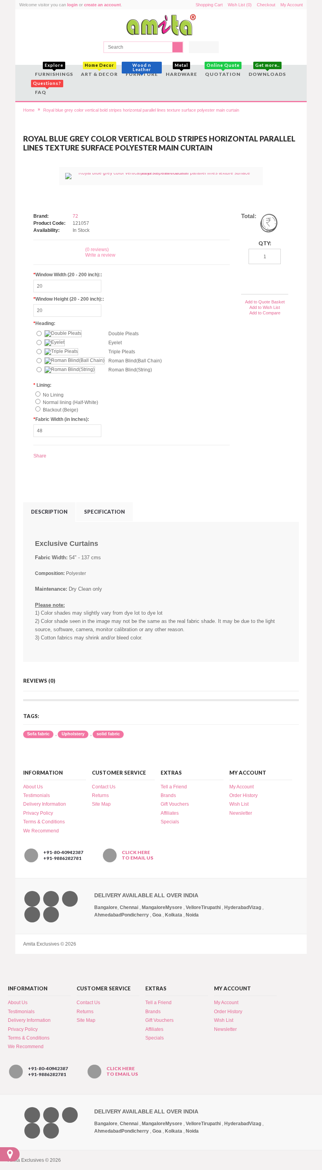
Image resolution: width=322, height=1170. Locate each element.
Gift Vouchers (175, 804)
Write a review (100, 255)
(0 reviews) (97, 249)
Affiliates (170, 813)
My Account (291, 4)
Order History (243, 795)
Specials (170, 822)
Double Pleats (123, 333)
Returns (100, 795)
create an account (102, 4)
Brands (168, 795)
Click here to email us (137, 855)
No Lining (53, 395)
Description (49, 512)
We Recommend (41, 831)
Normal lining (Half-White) (70, 402)
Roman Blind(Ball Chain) (135, 361)
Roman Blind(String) (130, 370)
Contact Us (103, 787)
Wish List (239, 804)
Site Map (101, 804)
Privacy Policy (38, 813)
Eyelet (115, 342)
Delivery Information (44, 804)
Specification (104, 512)
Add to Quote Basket (265, 301)
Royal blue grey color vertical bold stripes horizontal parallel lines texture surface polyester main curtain (141, 110)
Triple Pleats (121, 351)
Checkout (266, 4)
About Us (33, 787)
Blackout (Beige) (60, 410)
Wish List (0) (240, 4)
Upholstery (73, 733)
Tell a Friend (174, 787)
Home (29, 110)
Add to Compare (264, 312)
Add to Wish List (264, 307)
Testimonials (36, 795)
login (72, 4)
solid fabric (108, 733)
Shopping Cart (209, 4)
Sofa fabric (38, 733)
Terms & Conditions (44, 822)
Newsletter (240, 813)
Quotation (223, 71)
